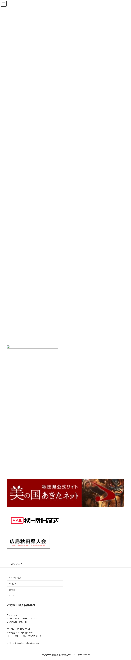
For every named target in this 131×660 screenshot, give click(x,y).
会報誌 (12, 589)
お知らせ (13, 584)
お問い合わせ (16, 564)
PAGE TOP (125, 637)
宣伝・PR (13, 595)
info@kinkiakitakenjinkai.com (26, 643)
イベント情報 (15, 578)
